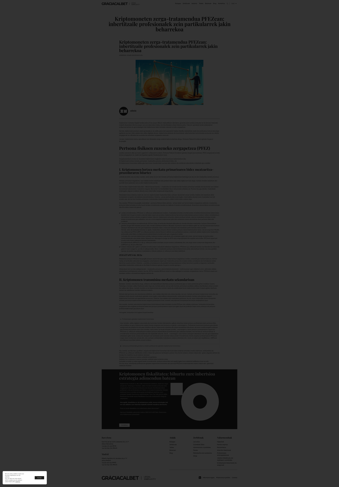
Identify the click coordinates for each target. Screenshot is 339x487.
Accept (39, 477)
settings (17, 481)
